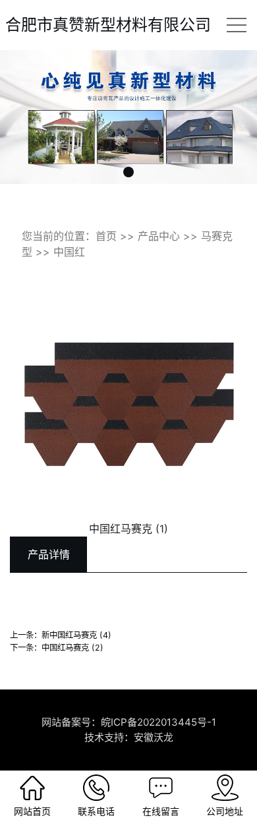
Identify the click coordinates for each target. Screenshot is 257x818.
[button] (128, 172)
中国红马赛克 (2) (72, 648)
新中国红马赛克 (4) (76, 635)
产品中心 (159, 236)
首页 (106, 236)
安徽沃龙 (153, 737)
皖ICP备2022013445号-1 (158, 722)
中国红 (69, 251)
